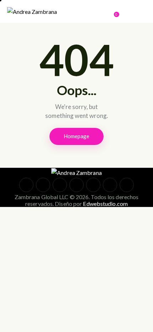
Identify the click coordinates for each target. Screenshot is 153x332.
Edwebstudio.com (105, 203)
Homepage (76, 136)
